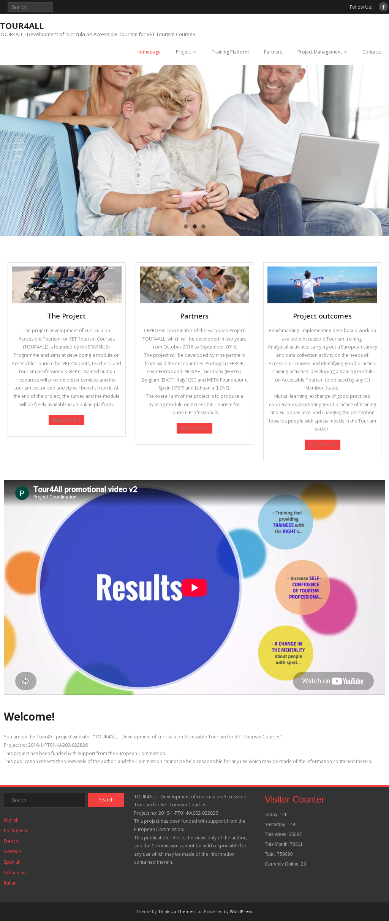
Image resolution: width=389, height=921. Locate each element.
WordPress (241, 911)
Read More (64, 420)
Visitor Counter (294, 799)
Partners (273, 52)
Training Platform (230, 52)
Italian (10, 883)
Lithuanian (15, 872)
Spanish (12, 862)
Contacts (371, 52)
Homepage (148, 52)
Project (183, 52)
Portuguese (16, 830)
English (11, 820)
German (12, 851)
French (11, 841)
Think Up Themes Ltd (180, 911)
